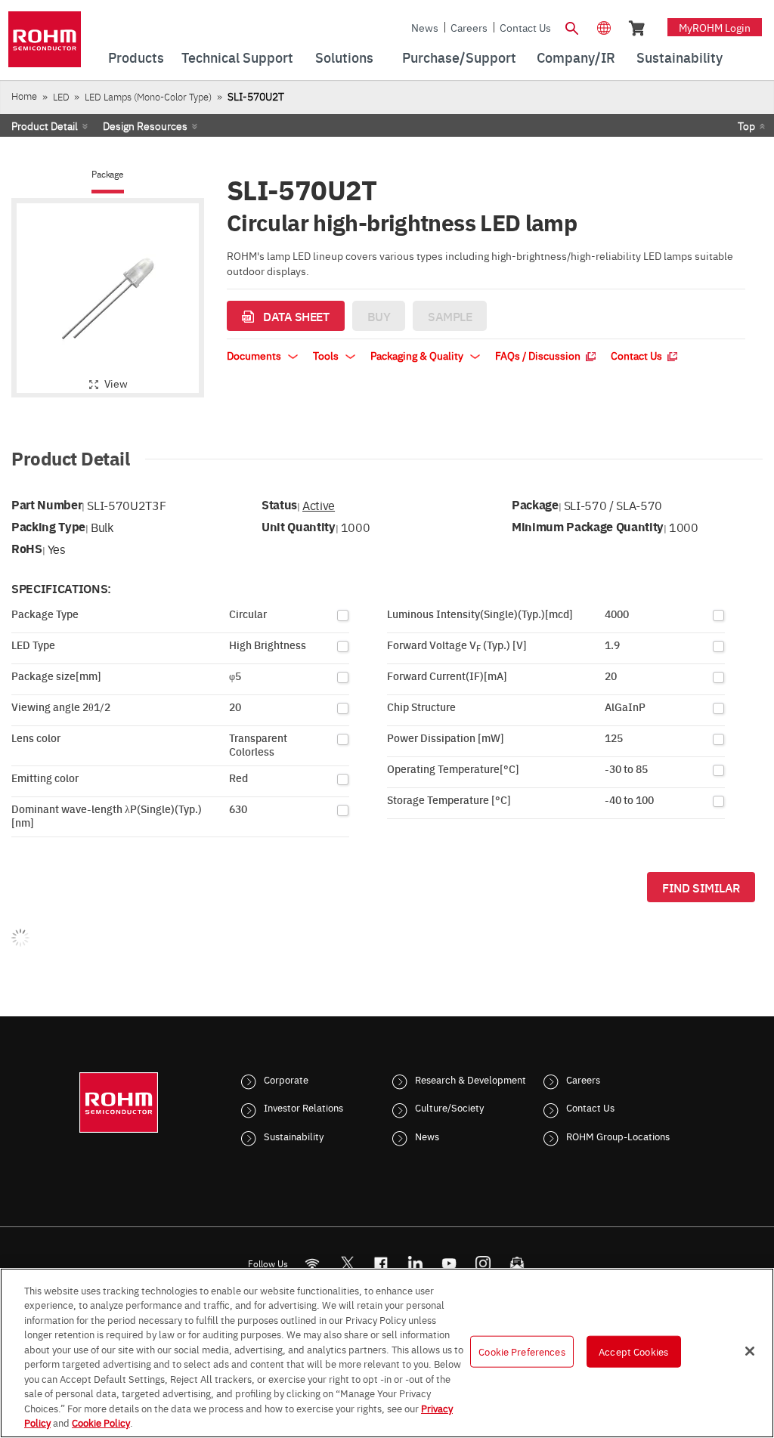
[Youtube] (449, 1263)
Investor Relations (303, 1107)
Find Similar (701, 887)
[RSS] (312, 1263)
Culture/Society (449, 1107)
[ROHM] (44, 44)
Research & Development (470, 1079)
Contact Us (525, 27)
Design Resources (145, 125)
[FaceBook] (381, 1263)
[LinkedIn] (415, 1263)
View (116, 383)
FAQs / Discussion (539, 355)
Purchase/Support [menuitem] (459, 57)
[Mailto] (517, 1263)
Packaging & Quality (418, 355)
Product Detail (44, 125)
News (424, 27)
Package (107, 174)
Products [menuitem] (136, 57)
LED (61, 96)
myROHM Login (715, 27)
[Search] (572, 26)
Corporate (286, 1079)
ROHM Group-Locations (618, 1136)
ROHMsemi (347, 1263)
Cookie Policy (101, 1422)
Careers (469, 27)
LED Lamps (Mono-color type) (148, 96)
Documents (255, 355)
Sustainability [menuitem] (679, 57)
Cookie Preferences (521, 1351)
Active (318, 504)
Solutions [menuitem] (344, 57)
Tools (327, 355)
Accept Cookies (633, 1351)
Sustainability (294, 1136)
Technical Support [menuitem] (237, 57)
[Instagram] (483, 1263)
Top (746, 125)
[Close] (749, 1351)
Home (24, 95)
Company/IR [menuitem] (576, 57)
